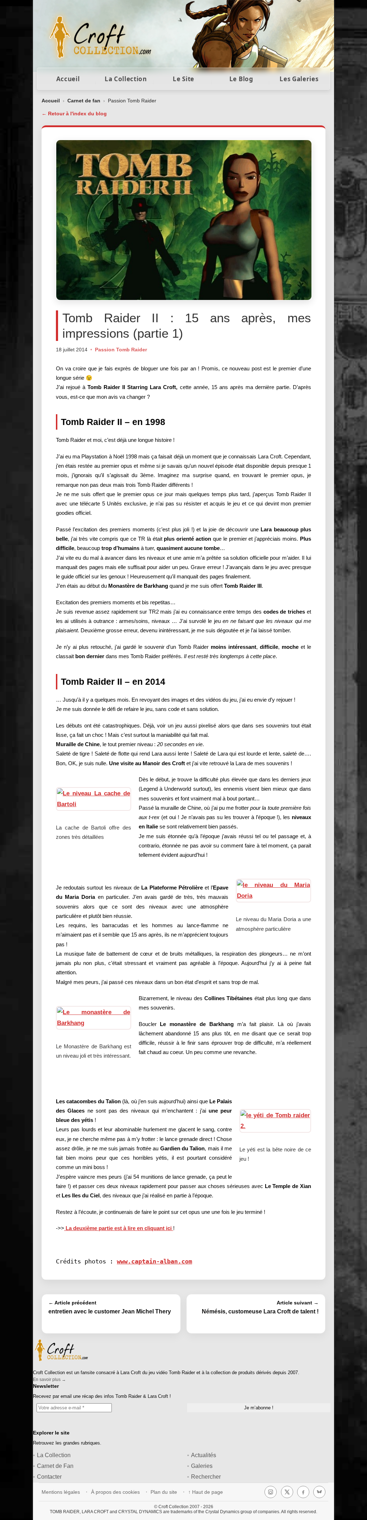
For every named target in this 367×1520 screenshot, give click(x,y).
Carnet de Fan (55, 1466)
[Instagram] (270, 1492)
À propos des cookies (115, 1492)
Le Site (183, 79)
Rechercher (206, 1477)
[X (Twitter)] (287, 1492)
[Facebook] (303, 1492)
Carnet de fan (83, 100)
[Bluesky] (319, 1492)
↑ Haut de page (205, 1492)
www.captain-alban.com (154, 1261)
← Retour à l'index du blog (74, 113)
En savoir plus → (49, 1379)
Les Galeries (299, 79)
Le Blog (241, 79)
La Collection (126, 79)
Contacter (49, 1477)
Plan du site (164, 1492)
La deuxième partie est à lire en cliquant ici (118, 1228)
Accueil (68, 79)
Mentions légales (61, 1492)
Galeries (202, 1466)
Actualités (203, 1455)
